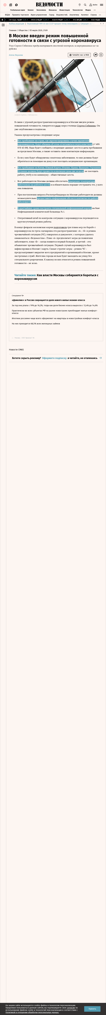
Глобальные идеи (17, 10)
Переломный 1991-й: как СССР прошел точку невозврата (52, 24)
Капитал (84, 15)
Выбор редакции (16, 24)
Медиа (88, 10)
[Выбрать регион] (79, 4)
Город (51, 15)
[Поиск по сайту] (85, 4)
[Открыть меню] (101, 4)
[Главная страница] (49, 4)
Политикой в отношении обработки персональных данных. (32, 1012)
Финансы (53, 10)
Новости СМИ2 (16, 349)
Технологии (78, 10)
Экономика (41, 10)
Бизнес (31, 10)
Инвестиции (64, 10)
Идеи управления (39, 15)
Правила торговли (20, 15)
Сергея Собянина (86, 125)
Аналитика (74, 15)
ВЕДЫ (7, 15)
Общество (23, 30)
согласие (71, 1008)
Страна (94, 15)
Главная (13, 30)
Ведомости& (61, 15)
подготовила (60, 227)
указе (58, 125)
